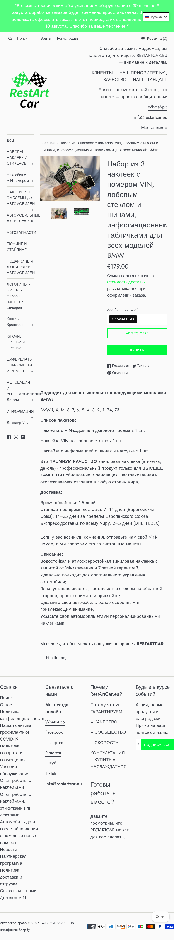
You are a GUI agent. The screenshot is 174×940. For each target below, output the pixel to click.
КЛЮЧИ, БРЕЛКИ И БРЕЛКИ (16, 342)
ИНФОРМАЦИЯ (20, 413)
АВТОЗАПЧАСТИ (20, 232)
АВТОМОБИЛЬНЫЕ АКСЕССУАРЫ (20, 218)
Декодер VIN (17, 422)
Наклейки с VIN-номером (20, 177)
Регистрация (68, 38)
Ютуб (50, 763)
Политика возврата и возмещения (13, 753)
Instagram (54, 743)
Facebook (54, 732)
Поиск (6, 698)
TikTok (50, 773)
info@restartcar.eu (150, 117)
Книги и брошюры (20, 321)
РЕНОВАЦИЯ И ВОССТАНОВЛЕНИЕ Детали (20, 391)
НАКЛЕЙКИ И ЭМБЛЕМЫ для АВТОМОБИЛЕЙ (20, 200)
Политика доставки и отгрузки (11, 877)
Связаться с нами (18, 891)
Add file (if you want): (123, 310)
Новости (8, 849)
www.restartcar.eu (54, 922)
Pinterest (53, 753)
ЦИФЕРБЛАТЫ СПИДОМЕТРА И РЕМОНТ (20, 365)
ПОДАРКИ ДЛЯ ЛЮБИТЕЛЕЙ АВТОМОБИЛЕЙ (20, 267)
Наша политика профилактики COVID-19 (15, 732)
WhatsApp (157, 107)
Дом (10, 140)
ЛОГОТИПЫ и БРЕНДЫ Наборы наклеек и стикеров (19, 296)
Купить (137, 350)
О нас (6, 705)
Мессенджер (154, 128)
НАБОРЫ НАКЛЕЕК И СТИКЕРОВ (20, 157)
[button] (156, 17)
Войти (45, 38)
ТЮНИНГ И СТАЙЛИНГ (17, 246)
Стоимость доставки (126, 282)
